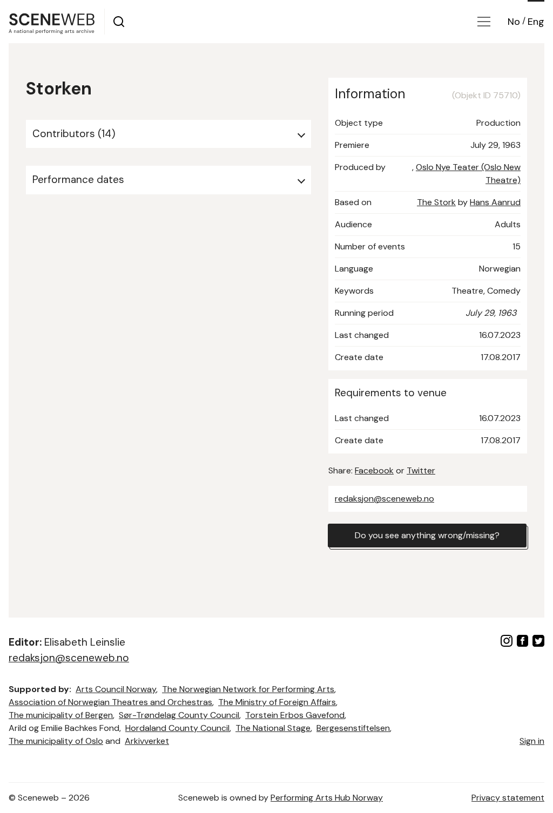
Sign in (532, 741)
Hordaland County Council (177, 728)
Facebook (374, 470)
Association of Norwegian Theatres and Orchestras (110, 702)
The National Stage (273, 728)
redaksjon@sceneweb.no (384, 498)
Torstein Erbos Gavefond (295, 715)
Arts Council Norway (116, 689)
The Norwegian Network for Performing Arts (248, 689)
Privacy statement (507, 797)
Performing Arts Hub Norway (327, 797)
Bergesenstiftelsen (353, 728)
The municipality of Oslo (56, 741)
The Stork (436, 202)
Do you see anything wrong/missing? (427, 535)
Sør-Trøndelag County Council (179, 715)
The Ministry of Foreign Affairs (277, 702)
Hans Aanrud (495, 202)
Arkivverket (147, 741)
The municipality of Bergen (61, 715)
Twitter (421, 470)
